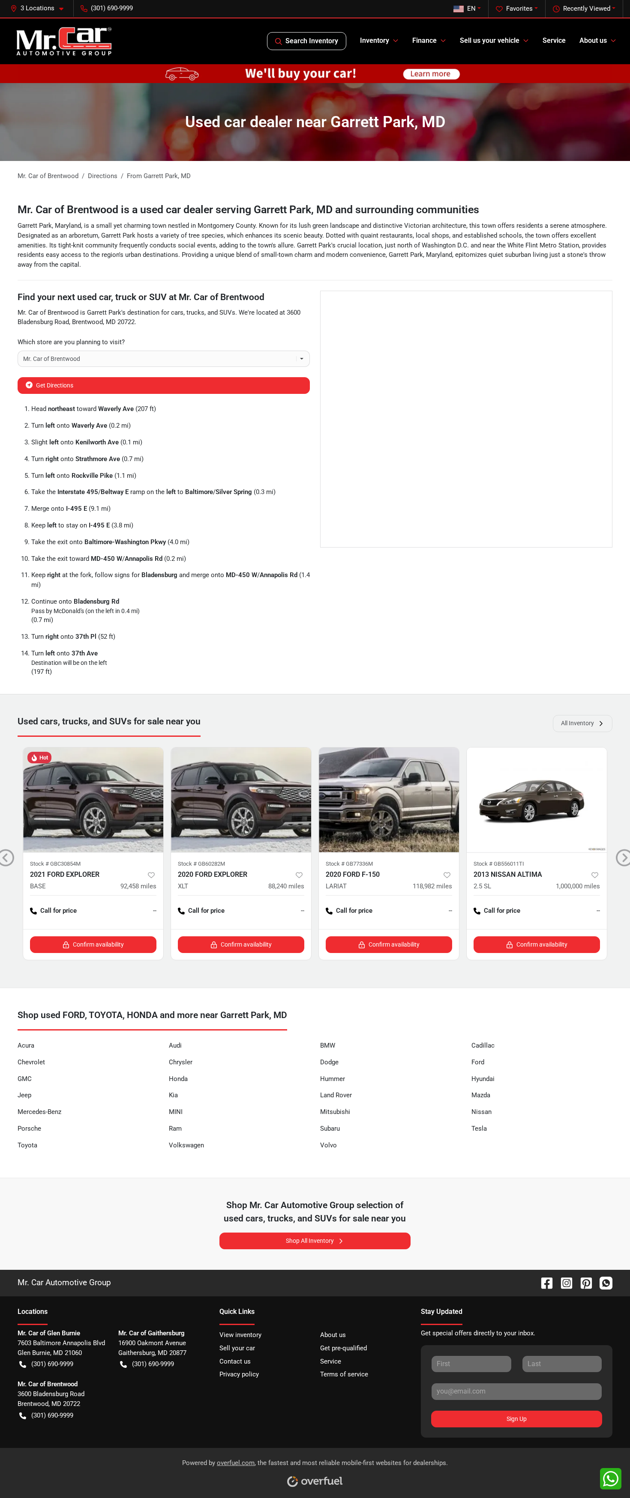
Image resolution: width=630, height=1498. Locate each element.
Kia (173, 1095)
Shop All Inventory (310, 1240)
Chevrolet (31, 1062)
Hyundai (483, 1079)
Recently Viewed (586, 8)
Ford (477, 1062)
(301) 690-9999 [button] (112, 8)
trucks (195, 312)
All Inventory (577, 723)
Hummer (332, 1079)
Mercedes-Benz (39, 1112)
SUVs (227, 312)
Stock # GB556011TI (499, 864)
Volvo (328, 1145)
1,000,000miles (578, 886)
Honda (178, 1079)
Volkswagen (186, 1145)
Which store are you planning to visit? (71, 342)
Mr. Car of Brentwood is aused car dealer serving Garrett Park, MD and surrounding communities (248, 209)
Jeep (24, 1095)
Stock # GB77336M (349, 864)
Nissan (481, 1112)
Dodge (329, 1062)
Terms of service (344, 1374)
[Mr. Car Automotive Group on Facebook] (543, 1282)
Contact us (235, 1361)
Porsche (29, 1128)
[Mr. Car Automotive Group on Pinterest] (583, 1282)
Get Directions (54, 385)
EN (471, 8)
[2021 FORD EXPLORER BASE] (93, 800)
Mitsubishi (335, 1112)
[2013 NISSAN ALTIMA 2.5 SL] (537, 800)
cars (177, 312)
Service (554, 40)
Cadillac (483, 1045)
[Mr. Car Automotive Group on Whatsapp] (602, 1282)
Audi (175, 1045)
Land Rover (336, 1095)
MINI (176, 1112)
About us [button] (593, 40)
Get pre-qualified (343, 1348)
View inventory (240, 1335)
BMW (327, 1045)
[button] (40, 8)
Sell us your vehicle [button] (489, 40)
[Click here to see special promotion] (315, 73)
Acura (26, 1045)
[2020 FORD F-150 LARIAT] (389, 800)
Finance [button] (424, 40)
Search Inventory (311, 41)
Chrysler (180, 1062)
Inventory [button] (374, 40)
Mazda (480, 1095)
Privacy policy (239, 1374)
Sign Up (517, 1418)
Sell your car (237, 1348)
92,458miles (138, 886)
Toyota (27, 1145)
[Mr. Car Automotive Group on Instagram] (563, 1282)
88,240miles (286, 886)
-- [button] (154, 910)
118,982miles (432, 886)
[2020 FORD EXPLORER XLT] (241, 800)
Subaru (330, 1128)
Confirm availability (98, 944)
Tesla (479, 1128)
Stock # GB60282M (201, 864)
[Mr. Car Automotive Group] (64, 41)
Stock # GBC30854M (55, 864)
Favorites (519, 8)
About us (333, 1335)
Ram (175, 1128)
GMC (25, 1079)
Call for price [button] (58, 910)
